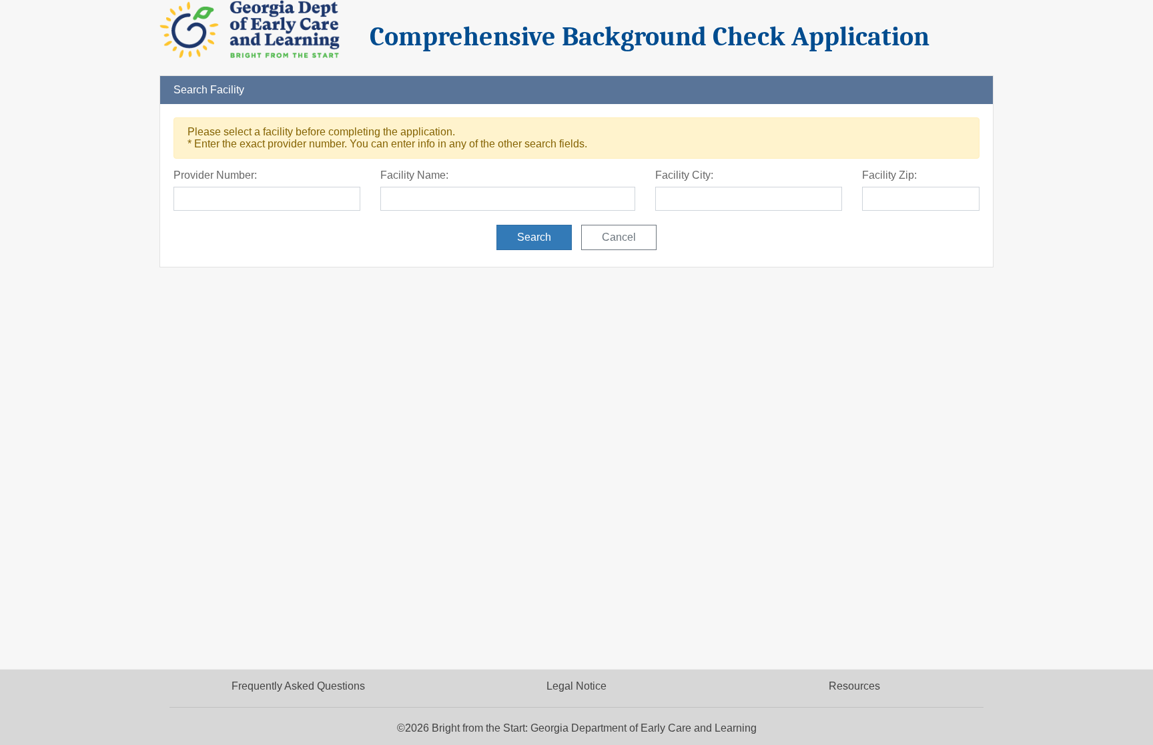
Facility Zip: (889, 175)
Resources (854, 686)
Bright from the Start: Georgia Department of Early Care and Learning (594, 728)
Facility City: (684, 175)
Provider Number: (215, 175)
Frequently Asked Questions (298, 686)
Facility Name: (414, 175)
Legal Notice (576, 686)
